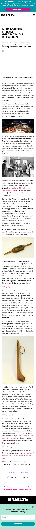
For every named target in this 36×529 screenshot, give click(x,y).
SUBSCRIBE (18, 524)
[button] (33, 507)
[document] (18, 264)
